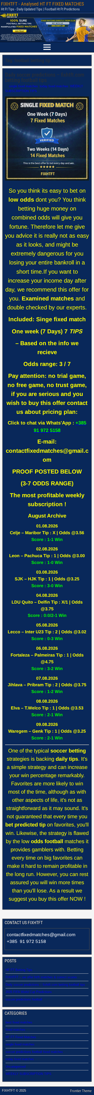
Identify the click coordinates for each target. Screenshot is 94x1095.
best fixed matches (19, 1022)
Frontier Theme (81, 1091)
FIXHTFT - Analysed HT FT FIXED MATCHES (42, 4)
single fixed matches (23, 86)
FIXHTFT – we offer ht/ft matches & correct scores (41, 977)
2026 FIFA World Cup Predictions (29, 992)
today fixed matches (54, 86)
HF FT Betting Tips (19, 970)
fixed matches (15, 1029)
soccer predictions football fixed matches (34, 1052)
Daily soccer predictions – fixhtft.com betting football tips (44, 77)
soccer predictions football (24, 999)
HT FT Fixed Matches (21, 1037)
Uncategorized (16, 1066)
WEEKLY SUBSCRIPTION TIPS (28, 1074)
